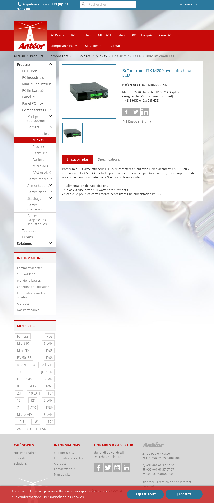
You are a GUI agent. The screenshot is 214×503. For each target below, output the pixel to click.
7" (18, 407)
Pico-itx (38, 146)
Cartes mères (37, 179)
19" (50, 393)
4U (29, 429)
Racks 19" (40, 153)
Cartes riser (36, 192)
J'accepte (184, 494)
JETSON (47, 372)
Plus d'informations (26, 497)
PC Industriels (81, 35)
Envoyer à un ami (138, 121)
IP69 (49, 407)
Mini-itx (38, 140)
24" (19, 429)
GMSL (32, 386)
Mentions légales (29, 280)
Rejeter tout (145, 494)
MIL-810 (23, 343)
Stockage (34, 198)
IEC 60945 (24, 379)
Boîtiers (33, 127)
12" (32, 400)
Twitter (108, 467)
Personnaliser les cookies (64, 497)
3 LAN (48, 379)
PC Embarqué (142, 35)
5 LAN (48, 400)
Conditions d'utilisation (33, 287)
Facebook (98, 467)
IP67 (49, 386)
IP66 (49, 357)
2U (19, 393)
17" (50, 421)
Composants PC (64, 46)
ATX (33, 407)
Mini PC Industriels (111, 35)
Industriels (41, 133)
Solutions (94, 46)
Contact (116, 46)
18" (35, 421)
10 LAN (34, 393)
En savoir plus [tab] (77, 159)
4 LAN (21, 364)
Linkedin (145, 112)
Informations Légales (68, 458)
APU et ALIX (42, 172)
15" (19, 400)
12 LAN (41, 429)
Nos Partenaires (28, 310)
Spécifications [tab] (109, 159)
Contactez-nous (184, 4)
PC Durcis (57, 35)
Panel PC (165, 35)
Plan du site (62, 474)
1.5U (20, 421)
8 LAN (48, 414)
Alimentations (38, 185)
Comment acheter (29, 268)
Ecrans (27, 237)
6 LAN (48, 343)
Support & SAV (27, 274)
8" (18, 386)
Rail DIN (46, 364)
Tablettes (29, 230)
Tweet (135, 112)
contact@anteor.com (160, 474)
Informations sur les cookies (31, 295)
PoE (50, 336)
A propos (23, 304)
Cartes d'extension (36, 207)
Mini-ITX (23, 350)
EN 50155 (24, 357)
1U (33, 364)
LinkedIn (126, 467)
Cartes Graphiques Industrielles (37, 219)
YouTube (117, 467)
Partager (126, 112)
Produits (24, 64)
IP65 (49, 350)
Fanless (38, 159)
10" (19, 372)
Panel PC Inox (32, 103)
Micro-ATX (40, 166)
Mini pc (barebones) (37, 118)
